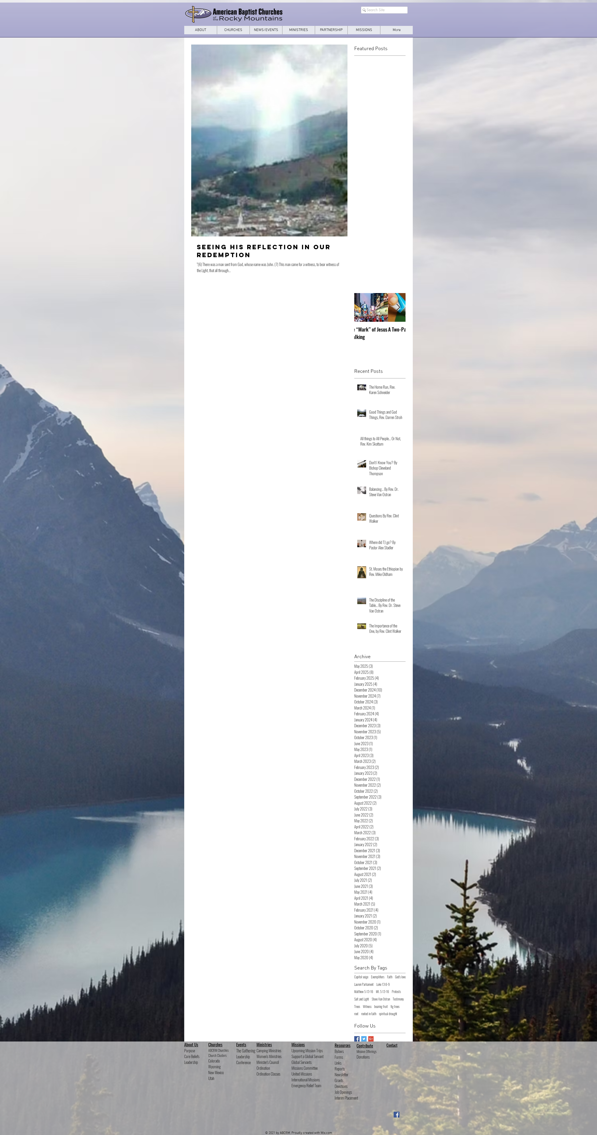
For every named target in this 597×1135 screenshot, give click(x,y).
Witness (367, 1006)
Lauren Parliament (364, 984)
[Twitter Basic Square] (364, 1039)
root (356, 1013)
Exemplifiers (377, 977)
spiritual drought (388, 1013)
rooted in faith (368, 1013)
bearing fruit (381, 1006)
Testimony (398, 999)
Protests (396, 991)
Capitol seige (361, 977)
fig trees (395, 1006)
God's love (400, 977)
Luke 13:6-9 (383, 984)
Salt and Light (361, 999)
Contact (391, 1045)
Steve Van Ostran (381, 999)
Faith (389, 977)
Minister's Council (268, 1062)
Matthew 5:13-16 (363, 991)
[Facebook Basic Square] (357, 1039)
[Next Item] (398, 307)
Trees (357, 1006)
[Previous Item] (362, 307)
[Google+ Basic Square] (371, 1039)
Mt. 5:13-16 (382, 991)
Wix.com (326, 1133)
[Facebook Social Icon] (396, 1115)
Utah (211, 1078)
